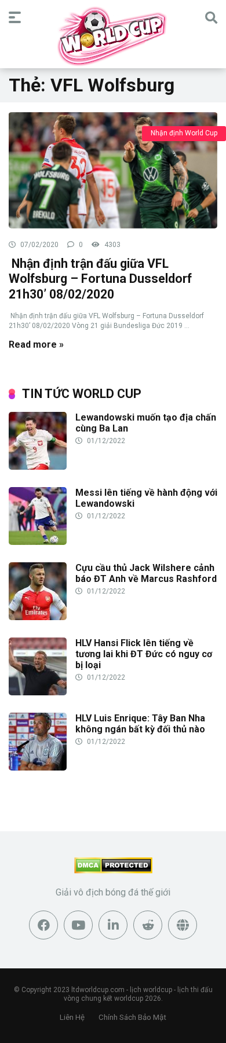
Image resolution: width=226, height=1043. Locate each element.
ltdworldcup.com (98, 990)
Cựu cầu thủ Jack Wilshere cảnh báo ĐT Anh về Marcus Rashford (146, 573)
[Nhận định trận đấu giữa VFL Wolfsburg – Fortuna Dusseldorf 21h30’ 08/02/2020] (113, 169)
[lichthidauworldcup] (113, 36)
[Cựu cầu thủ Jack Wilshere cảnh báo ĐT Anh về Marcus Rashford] (38, 616)
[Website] (182, 925)
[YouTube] (78, 925)
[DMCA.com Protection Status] (113, 870)
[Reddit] (147, 925)
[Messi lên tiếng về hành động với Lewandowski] (38, 541)
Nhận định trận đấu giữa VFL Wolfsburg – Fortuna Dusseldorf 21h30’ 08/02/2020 (100, 278)
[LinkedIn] (113, 925)
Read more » (36, 344)
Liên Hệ (72, 1017)
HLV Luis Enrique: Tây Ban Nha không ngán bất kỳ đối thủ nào (140, 724)
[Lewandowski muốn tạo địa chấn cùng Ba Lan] (38, 466)
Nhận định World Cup (184, 133)
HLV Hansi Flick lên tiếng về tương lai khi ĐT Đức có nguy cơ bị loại (143, 653)
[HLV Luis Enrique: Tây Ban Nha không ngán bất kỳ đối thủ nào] (38, 767)
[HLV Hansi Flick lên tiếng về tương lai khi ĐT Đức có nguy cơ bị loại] (38, 692)
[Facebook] (43, 925)
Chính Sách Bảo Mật (132, 1017)
